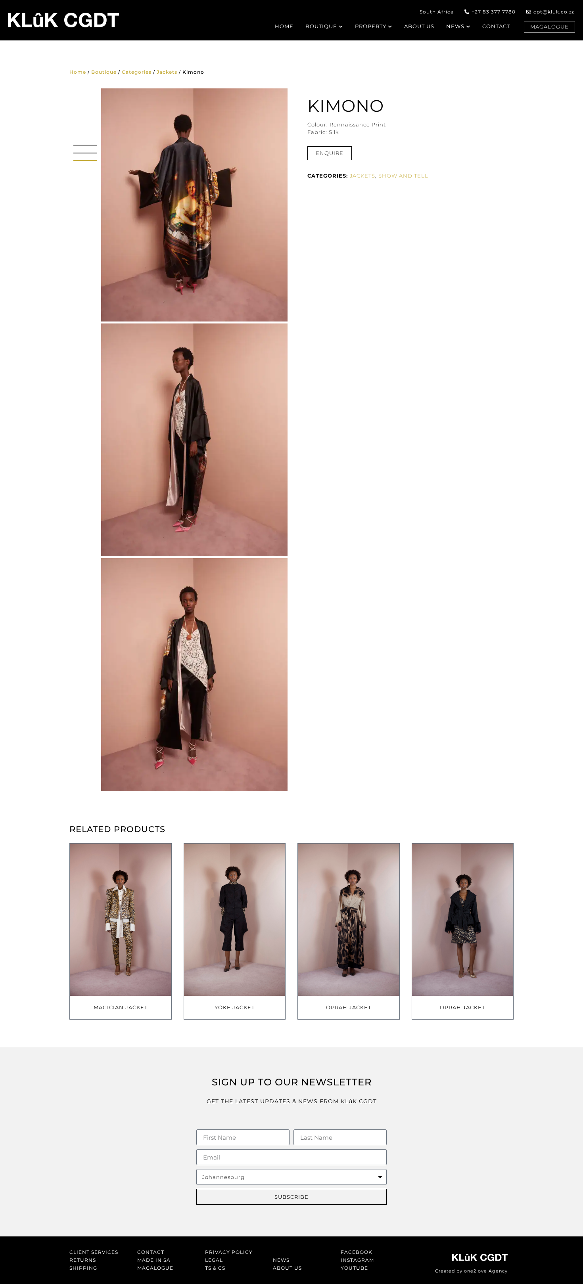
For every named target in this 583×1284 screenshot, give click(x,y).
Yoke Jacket (235, 1007)
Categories (137, 72)
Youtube (354, 1268)
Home (77, 72)
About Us (287, 1268)
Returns (82, 1260)
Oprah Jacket (348, 1007)
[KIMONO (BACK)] (194, 204)
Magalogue (155, 1268)
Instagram (357, 1260)
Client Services (93, 1252)
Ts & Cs (215, 1268)
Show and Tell (403, 175)
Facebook (356, 1252)
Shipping (83, 1268)
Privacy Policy (229, 1252)
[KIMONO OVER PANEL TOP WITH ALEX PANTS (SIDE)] (194, 440)
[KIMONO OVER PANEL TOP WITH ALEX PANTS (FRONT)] (194, 674)
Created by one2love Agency (471, 1271)
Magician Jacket (121, 1007)
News (281, 1260)
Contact (150, 1252)
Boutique (104, 72)
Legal (214, 1260)
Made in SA (154, 1260)
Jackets (167, 72)
